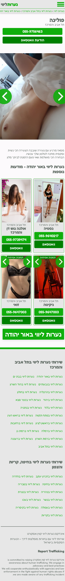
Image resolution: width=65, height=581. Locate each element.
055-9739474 (16, 240)
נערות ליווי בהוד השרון (23, 384)
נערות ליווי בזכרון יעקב (49, 476)
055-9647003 (49, 312)
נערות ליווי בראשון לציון (49, 423)
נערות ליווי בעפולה (51, 507)
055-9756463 (32, 31)
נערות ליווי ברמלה (51, 431)
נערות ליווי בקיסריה (27, 507)
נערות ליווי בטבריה (29, 484)
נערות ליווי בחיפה (52, 484)
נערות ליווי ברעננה (22, 438)
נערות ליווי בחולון (27, 392)
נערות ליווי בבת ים (23, 376)
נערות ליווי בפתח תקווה (48, 415)
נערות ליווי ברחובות (21, 423)
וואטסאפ (48, 244)
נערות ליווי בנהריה (51, 492)
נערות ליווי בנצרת (28, 492)
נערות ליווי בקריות (51, 515)
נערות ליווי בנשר (52, 499)
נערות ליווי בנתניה (31, 407)
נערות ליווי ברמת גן (27, 431)
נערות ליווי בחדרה (22, 476)
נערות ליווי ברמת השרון (48, 438)
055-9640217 (49, 236)
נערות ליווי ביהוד (52, 399)
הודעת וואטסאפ (32, 40)
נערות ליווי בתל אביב (50, 446)
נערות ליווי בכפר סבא (28, 399)
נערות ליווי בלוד (53, 407)
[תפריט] (60, 4)
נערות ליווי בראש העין (20, 415)
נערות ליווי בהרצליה (50, 392)
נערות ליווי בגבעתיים (50, 384)
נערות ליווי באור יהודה (33, 334)
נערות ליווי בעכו (31, 499)
